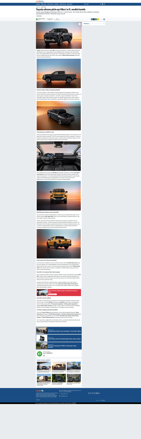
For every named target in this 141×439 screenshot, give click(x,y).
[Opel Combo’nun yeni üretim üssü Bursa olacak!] (74, 378)
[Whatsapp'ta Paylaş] (96, 19)
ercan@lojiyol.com (64, 396)
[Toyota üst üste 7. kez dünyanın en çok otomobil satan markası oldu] (74, 365)
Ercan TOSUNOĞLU (48, 353)
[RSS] (99, 393)
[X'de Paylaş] (94, 19)
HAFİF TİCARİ (50, 4)
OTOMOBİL (56, 4)
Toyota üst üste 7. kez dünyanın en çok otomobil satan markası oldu (73, 371)
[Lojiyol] (40, 1)
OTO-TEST (86, 4)
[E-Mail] (44, 356)
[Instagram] (93, 393)
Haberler (38, 7)
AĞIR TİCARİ (43, 4)
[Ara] (101, 4)
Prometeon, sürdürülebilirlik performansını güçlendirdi (57, 384)
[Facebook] (89, 393)
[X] (91, 393)
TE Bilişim (103, 400)
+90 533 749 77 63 (64, 393)
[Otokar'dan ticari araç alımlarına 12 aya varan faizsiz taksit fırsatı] (59, 365)
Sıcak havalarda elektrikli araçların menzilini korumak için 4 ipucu (44, 371)
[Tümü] (103, 23)
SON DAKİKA (69, 4)
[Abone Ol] (104, 19)
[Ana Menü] (104, 4)
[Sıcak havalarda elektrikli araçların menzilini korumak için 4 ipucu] (44, 365)
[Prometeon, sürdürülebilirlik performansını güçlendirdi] (59, 378)
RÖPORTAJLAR (62, 4)
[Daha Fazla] (98, 19)
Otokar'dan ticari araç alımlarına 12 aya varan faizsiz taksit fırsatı (59, 371)
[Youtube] (97, 393)
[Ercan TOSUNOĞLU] (39, 353)
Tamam (74, 403)
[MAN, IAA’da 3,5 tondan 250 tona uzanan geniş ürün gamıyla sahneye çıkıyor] (44, 378)
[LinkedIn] (95, 393)
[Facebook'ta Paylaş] (91, 19)
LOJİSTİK (38, 4)
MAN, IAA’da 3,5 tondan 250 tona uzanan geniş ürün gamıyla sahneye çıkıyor (43, 384)
